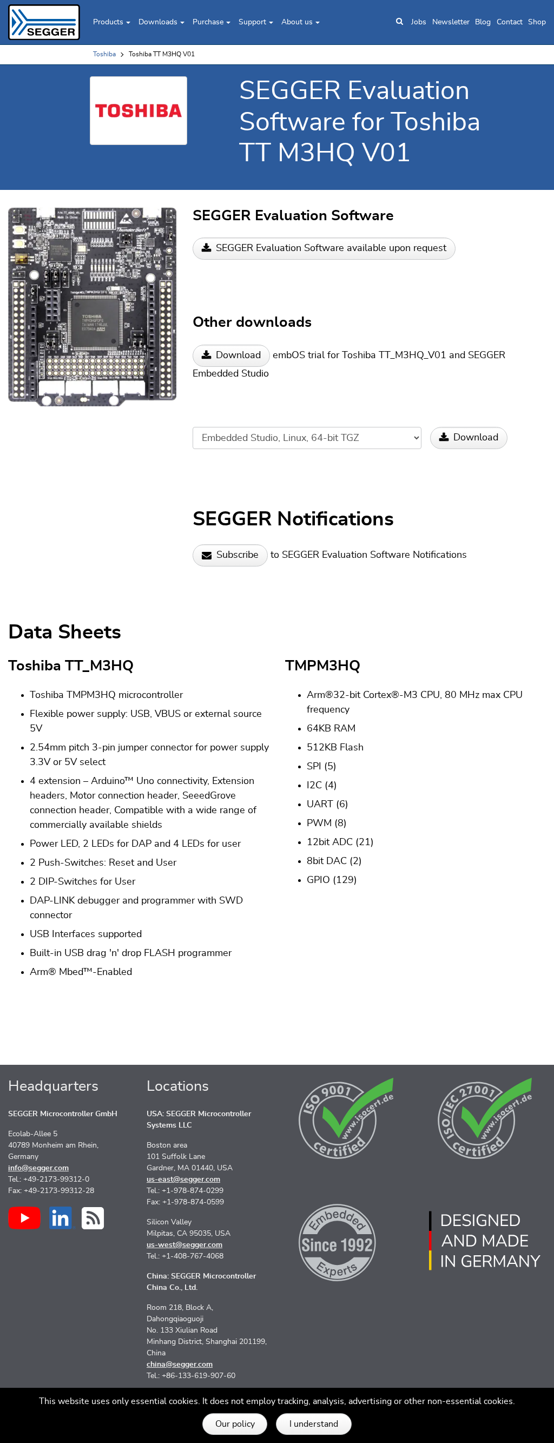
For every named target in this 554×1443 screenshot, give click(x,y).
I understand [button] (313, 1424)
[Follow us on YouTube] (24, 1218)
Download (238, 355)
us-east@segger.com (183, 1179)
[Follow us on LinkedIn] (62, 1218)
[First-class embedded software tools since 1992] (346, 1240)
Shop (537, 22)
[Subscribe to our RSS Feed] (92, 1218)
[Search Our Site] (399, 22)
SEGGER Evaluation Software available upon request (331, 248)
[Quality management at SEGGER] (346, 1118)
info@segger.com (38, 1168)
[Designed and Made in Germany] (485, 1240)
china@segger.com (180, 1364)
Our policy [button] (235, 1424)
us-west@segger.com (184, 1245)
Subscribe (237, 555)
